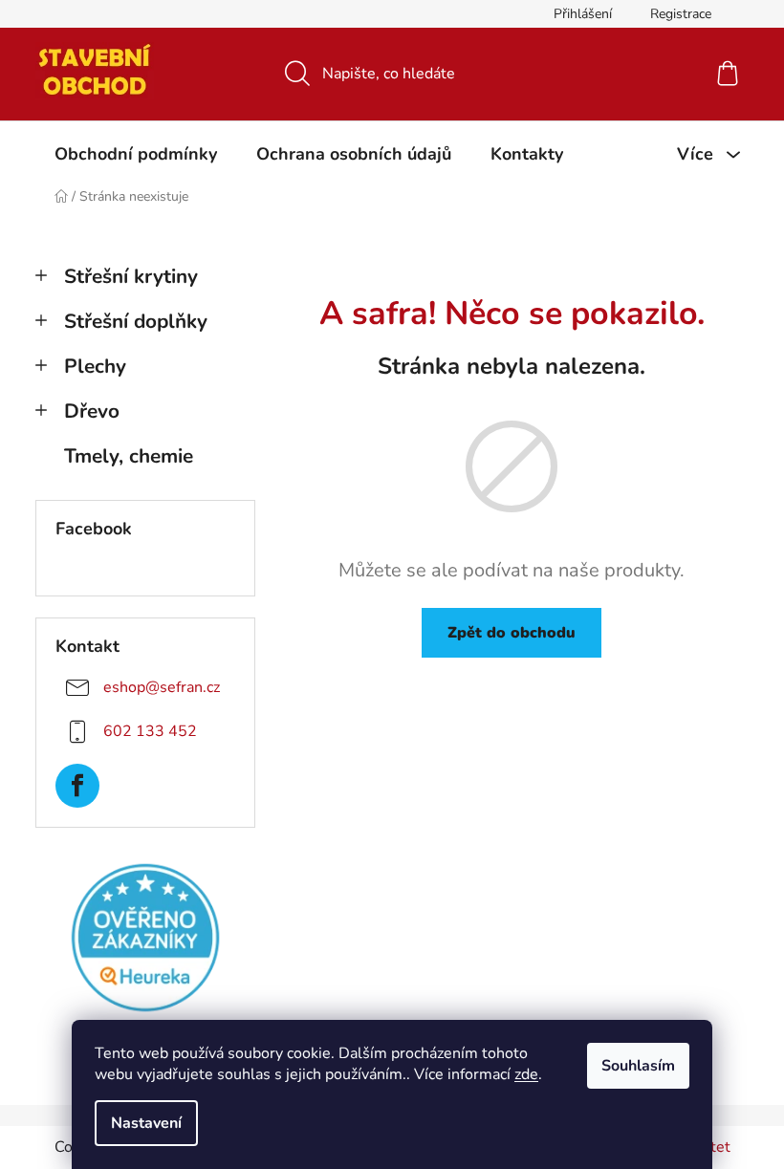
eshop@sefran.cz (161, 687)
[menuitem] (135, 153)
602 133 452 (150, 731)
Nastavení (146, 1123)
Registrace (680, 14)
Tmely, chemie (128, 456)
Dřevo (92, 411)
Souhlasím (638, 1065)
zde (526, 1074)
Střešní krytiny (131, 276)
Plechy (95, 366)
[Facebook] (77, 786)
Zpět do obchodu (511, 632)
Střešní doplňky (135, 321)
